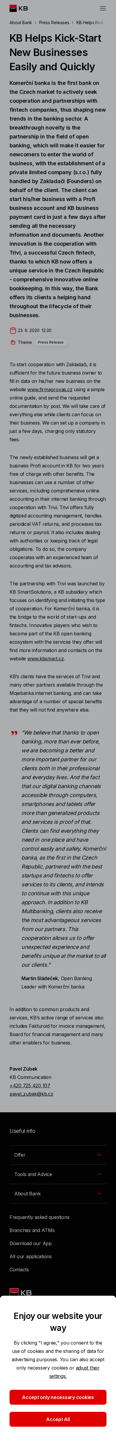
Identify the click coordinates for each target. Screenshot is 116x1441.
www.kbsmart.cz (45, 659)
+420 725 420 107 (30, 1085)
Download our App (31, 1243)
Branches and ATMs (32, 1230)
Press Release (51, 342)
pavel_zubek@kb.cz (31, 1094)
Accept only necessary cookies (58, 1397)
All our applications (31, 1256)
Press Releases (54, 22)
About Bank (21, 22)
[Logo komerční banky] (23, 8)
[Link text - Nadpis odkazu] (21, 1292)
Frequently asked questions (39, 1217)
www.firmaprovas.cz (49, 389)
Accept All (58, 1419)
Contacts (19, 1269)
